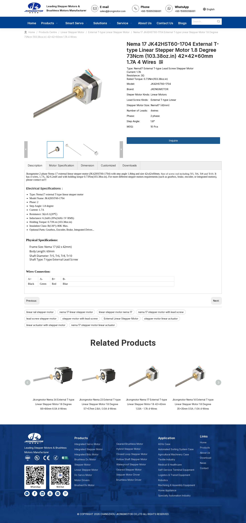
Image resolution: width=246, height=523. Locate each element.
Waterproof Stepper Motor (131, 464)
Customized (108, 165)
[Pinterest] (65, 493)
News (203, 463)
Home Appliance (167, 490)
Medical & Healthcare (170, 464)
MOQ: (130, 126)
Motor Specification (61, 165)
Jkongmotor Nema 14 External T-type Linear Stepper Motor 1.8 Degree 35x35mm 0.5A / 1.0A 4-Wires (193, 404)
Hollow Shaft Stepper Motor (131, 459)
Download (205, 457)
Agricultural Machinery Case (173, 454)
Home (203, 442)
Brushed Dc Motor (84, 485)
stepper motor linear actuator (161, 318)
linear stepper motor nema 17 (115, 312)
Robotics (163, 480)
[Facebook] (34, 493)
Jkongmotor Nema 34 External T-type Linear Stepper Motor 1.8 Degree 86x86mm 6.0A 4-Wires (53, 404)
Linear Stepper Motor (86, 469)
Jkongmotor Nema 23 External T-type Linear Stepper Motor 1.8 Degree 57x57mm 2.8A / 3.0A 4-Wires (100, 404)
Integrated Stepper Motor (88, 449)
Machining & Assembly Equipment (176, 485)
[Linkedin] (42, 493)
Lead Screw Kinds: (137, 99)
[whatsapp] (27, 493)
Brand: (130, 89)
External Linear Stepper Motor (121, 318)
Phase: (131, 115)
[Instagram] (57, 493)
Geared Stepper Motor (129, 469)
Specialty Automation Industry (174, 495)
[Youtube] (50, 493)
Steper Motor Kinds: (138, 94)
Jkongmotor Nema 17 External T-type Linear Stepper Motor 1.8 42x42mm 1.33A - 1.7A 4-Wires (146, 404)
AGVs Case (164, 444)
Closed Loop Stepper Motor (131, 454)
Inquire (173, 140)
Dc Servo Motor (83, 475)
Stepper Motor (82, 464)
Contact (204, 468)
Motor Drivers (82, 480)
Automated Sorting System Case (176, 449)
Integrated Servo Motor (87, 444)
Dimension (87, 165)
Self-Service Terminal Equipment (176, 469)
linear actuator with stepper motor (45, 325)
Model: (131, 83)
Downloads (129, 165)
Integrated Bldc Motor (86, 454)
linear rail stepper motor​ (40, 312)
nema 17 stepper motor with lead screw (161, 312)
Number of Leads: (137, 110)
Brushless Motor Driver (128, 479)
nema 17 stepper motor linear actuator (93, 325)
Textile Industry (166, 459)
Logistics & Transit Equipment (174, 475)
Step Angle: (133, 121)
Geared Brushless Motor (129, 443)
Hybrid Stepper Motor (128, 448)
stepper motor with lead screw (80, 318)
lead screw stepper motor (41, 318)
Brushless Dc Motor (85, 459)
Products (205, 447)
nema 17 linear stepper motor (76, 312)
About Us (205, 452)
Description (35, 165)
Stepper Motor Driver (128, 474)
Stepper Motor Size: (138, 105)
